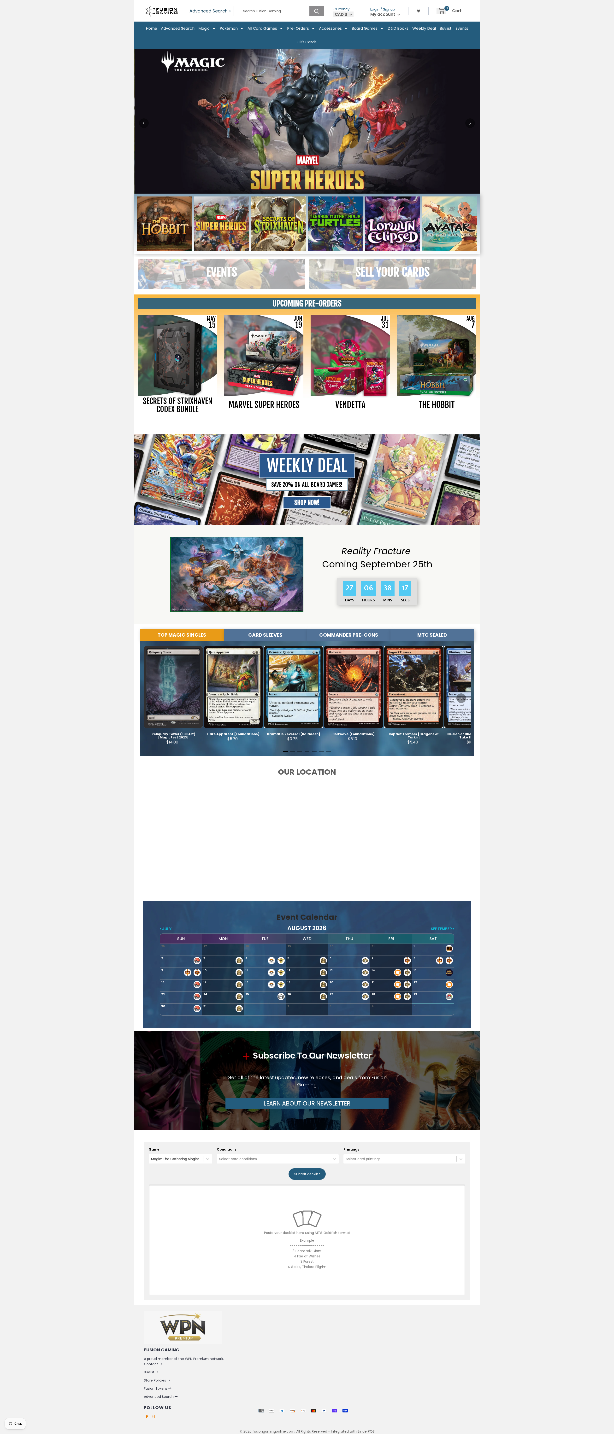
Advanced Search (159, 1396)
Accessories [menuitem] (330, 28)
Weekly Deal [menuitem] (424, 28)
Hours (369, 600)
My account (383, 14)
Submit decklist (307, 1174)
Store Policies (155, 1380)
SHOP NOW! (307, 502)
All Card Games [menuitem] (262, 28)
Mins (388, 600)
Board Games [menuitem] (365, 28)
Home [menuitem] (151, 28)
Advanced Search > (210, 11)
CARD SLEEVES (265, 635)
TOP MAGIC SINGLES (182, 635)
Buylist (149, 1372)
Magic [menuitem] (204, 28)
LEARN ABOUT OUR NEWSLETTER (307, 1103)
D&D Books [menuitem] (398, 28)
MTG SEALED (432, 635)
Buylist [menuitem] (446, 28)
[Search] (316, 11)
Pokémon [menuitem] (229, 28)
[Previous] (144, 123)
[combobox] (151, 1159)
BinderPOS (366, 1431)
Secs (405, 600)
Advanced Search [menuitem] (178, 28)
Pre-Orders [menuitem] (298, 28)
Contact (151, 1364)
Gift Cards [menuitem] (307, 42)
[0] (441, 11)
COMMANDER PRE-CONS (348, 635)
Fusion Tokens (156, 1388)
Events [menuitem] (461, 28)
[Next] (470, 123)
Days (350, 600)
